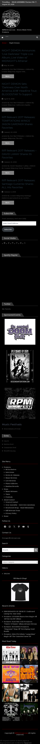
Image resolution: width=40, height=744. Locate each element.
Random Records (12, 486)
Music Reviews (11, 478)
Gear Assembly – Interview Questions (20, 505)
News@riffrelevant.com (11, 538)
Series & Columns (12, 475)
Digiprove (28, 743)
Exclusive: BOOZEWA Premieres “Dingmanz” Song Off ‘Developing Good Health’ (19, 629)
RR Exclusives (11, 469)
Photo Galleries (12, 483)
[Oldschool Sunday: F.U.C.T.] (29, 693)
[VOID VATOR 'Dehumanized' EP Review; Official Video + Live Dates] (11, 674)
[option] (25, 2)
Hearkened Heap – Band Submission (20, 508)
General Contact (12, 502)
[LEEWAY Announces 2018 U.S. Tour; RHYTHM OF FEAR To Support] (11, 712)
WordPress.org (10, 451)
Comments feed (10, 447)
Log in (6, 441)
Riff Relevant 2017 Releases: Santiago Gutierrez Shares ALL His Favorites (18, 184)
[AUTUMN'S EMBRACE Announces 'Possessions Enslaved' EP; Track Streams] (29, 674)
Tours (8, 494)
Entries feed (8, 444)
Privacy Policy (11, 513)
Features (7, 467)
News (6, 489)
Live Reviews (11, 481)
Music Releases (11, 491)
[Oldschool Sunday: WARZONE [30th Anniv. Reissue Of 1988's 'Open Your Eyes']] (11, 655)
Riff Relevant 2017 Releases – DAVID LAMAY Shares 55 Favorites (19, 154)
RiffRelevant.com (21, 733)
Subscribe (8, 229)
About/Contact (9, 500)
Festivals (9, 497)
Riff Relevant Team (13, 510)
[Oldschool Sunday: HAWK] (29, 655)
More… (7, 76)
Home (6, 516)
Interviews (10, 472)
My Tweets (6, 309)
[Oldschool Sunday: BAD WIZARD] (11, 693)
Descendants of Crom (12, 429)
